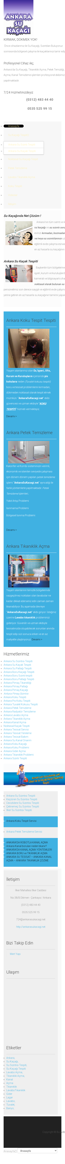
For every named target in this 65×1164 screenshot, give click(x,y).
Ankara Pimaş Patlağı (16, 686)
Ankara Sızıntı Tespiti (15, 758)
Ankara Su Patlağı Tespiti (18, 668)
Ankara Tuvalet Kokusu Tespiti (21, 704)
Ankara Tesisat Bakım (16, 736)
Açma (9, 1083)
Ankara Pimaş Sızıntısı (16, 693)
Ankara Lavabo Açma (16, 715)
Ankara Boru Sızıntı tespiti (18, 675)
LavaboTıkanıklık (15, 1090)
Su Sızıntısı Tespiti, (16, 1065)
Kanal (9, 1079)
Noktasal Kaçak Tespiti (17, 726)
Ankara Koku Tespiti (15, 697)
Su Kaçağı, (12, 1061)
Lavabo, (10, 1101)
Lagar (9, 1097)
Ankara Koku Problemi (16, 747)
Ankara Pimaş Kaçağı (16, 690)
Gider (9, 1093)
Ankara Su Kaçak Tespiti (17, 664)
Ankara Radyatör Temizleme (20, 711)
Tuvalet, (10, 1104)
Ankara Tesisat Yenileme (17, 733)
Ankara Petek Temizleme (17, 708)
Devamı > (11, 416)
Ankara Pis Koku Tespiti (17, 700)
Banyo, (10, 1108)
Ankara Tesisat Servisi (16, 729)
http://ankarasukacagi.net (30, 926)
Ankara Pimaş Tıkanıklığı (17, 682)
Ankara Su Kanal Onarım (17, 740)
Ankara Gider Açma (15, 751)
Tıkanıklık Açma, (15, 1075)
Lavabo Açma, (14, 1072)
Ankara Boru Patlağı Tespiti (19, 679)
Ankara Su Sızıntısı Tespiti (18, 661)
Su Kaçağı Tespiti (16, 1068)
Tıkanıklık (11, 1086)
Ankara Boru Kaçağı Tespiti (19, 672)
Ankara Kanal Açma (15, 722)
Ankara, (10, 1057)
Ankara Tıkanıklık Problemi (19, 754)
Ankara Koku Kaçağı (15, 743)
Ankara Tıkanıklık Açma (17, 718)
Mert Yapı (15, 954)
